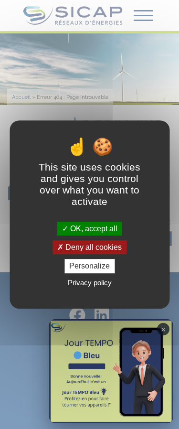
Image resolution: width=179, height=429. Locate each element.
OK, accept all (92, 229)
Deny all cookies (92, 247)
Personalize (89, 266)
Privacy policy (90, 283)
